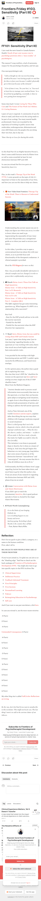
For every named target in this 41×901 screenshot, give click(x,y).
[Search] (37, 804)
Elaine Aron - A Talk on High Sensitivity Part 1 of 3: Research (20, 289)
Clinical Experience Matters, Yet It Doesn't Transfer (16, 810)
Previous (8, 765)
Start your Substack (15, 892)
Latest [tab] (9, 804)
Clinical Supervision (13, 573)
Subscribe (29, 3)
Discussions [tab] (17, 804)
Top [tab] (4, 804)
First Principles (11, 583)
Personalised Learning (13, 590)
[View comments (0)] (8, 23)
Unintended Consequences (12, 632)
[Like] (4, 23)
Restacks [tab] (15, 779)
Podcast (8, 594)
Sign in (37, 3)
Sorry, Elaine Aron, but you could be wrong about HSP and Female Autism (22, 335)
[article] (20, 815)
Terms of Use (31, 873)
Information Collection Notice (27, 875)
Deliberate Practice (12, 576)
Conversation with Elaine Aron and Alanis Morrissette (21, 487)
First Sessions (10, 587)
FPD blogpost (17, 265)
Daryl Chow (10, 16)
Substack (11, 897)
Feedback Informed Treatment (17, 580)
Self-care (8, 601)
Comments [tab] (6, 779)
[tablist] (10, 779)
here (28, 377)
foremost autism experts (22, 413)
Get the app (30, 892)
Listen (37, 18)
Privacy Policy (22, 877)
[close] (35, 829)
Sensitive (18, 494)
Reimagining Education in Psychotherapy (21, 597)
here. (37, 605)
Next (34, 765)
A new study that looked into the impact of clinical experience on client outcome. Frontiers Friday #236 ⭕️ (15, 815)
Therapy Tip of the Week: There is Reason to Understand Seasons (21, 194)
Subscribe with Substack (22, 869)
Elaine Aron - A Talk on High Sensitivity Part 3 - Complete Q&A (20, 299)
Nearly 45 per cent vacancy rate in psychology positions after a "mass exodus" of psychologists (19, 56)
